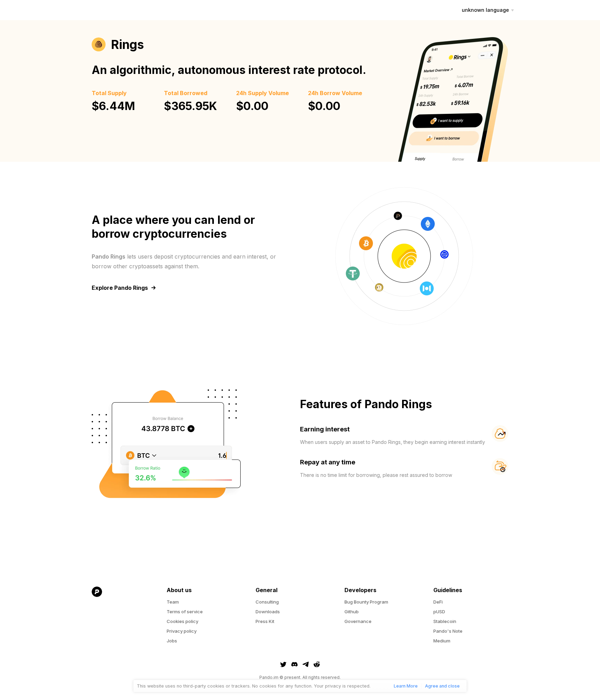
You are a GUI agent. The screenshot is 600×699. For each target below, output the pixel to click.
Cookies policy (182, 621)
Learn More (406, 686)
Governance (358, 621)
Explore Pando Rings (120, 287)
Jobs (172, 640)
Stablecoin (444, 621)
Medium (441, 640)
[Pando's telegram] (305, 664)
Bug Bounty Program (366, 602)
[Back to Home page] (122, 623)
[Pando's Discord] (294, 664)
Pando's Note (447, 631)
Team (173, 602)
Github (351, 611)
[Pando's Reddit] (316, 664)
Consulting (267, 602)
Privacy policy (182, 631)
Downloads (268, 611)
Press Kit (265, 621)
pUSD (439, 611)
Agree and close (442, 686)
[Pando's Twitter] (283, 664)
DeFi (438, 602)
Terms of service (185, 611)
